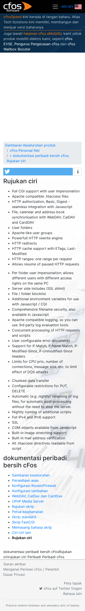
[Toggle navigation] (55, 6)
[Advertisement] (42, 97)
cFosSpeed (12, 17)
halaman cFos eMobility (43, 33)
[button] (38, 171)
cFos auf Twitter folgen (62, 588)
